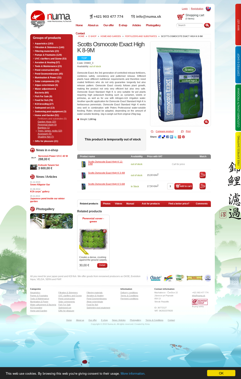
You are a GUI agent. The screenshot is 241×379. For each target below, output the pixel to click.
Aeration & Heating (95, 295)
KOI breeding (36, 308)
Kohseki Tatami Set (48, 165)
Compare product (165, 131)
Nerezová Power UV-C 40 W (53, 156)
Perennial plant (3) (47, 124)
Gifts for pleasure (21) (46, 141)
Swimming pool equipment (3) (50, 111)
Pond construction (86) (47, 70)
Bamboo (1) (44, 127)
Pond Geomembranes (97, 298)
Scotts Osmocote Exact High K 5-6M (106, 184)
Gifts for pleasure (66, 311)
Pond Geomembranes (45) (49, 73)
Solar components (66, 301)
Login (185, 9)
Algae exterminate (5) (46, 85)
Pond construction (66, 298)
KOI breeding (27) (44, 104)
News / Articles (119, 320)
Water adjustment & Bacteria (43, 305)
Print (188, 131)
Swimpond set (64, 308)
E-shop (104, 320)
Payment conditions (129, 298)
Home (69, 320)
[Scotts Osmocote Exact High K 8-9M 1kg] (180, 83)
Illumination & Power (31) (48, 77)
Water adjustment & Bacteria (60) (45, 91)
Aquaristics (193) (44, 43)
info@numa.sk (148, 16)
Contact (171, 320)
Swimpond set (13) (45, 107)
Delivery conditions (129, 292)
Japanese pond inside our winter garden (47, 200)
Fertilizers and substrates (141, 36)
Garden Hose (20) (47, 121)
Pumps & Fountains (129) (48, 55)
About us (80, 320)
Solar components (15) (47, 81)
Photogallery (135, 320)
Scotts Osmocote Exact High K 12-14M (105, 162)
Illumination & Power (39, 301)
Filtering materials (95, 292)
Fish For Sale (64, 305)
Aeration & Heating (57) (47, 62)
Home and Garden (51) (47, 115)
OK (221, 373)
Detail (102, 265)
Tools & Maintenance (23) (48, 66)
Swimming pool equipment (98, 308)
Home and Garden (111, 36)
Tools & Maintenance (39, 298)
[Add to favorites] (203, 177)
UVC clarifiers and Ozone (70, 295)
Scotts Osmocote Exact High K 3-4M (106, 173)
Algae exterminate (95, 301)
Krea (147, 324)
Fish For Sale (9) (43, 96)
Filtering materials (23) (47, 51)
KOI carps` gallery (40, 191)
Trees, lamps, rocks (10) (50, 130)
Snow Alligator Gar (40, 184)
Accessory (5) (45, 133)
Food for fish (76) (44, 100)
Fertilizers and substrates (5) (52, 118)
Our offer (92, 320)
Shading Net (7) (46, 137)
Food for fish (92, 305)
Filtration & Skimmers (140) (49, 47)
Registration (197, 9)
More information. (133, 373)
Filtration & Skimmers (68, 292)
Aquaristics (35, 292)
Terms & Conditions (129, 295)
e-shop (92, 36)
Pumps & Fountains (39, 295)
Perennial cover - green (93, 220)
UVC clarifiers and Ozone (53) (50, 58)
